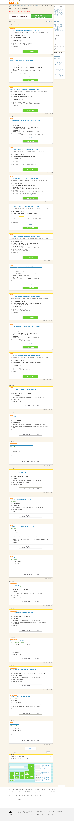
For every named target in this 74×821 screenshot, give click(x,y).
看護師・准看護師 (41, 792)
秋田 (48, 772)
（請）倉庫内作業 (14, 585)
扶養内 (43, 795)
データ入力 (21, 791)
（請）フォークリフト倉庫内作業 (18, 472)
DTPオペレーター (31, 792)
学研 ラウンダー (57, 68)
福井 (57, 16)
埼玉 (46, 765)
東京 (40, 765)
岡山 (42, 777)
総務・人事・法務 (33, 791)
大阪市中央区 (56, 30)
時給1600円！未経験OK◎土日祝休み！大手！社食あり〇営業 (24, 89)
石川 (55, 16)
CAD (58, 791)
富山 (61, 15)
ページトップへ (62, 785)
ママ (40, 795)
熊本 (46, 779)
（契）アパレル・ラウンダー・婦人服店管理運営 (21, 445)
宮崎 (40, 780)
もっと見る (30, 76)
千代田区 (57, 24)
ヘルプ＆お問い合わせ (50, 811)
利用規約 (23, 811)
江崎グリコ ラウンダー (58, 73)
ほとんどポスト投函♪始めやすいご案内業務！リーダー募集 (24, 149)
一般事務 (17, 791)
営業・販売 (13, 416)
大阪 (61, 11)
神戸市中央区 (56, 31)
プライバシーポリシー (30, 811)
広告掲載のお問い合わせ (59, 811)
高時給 (35, 795)
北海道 (41, 772)
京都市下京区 (61, 31)
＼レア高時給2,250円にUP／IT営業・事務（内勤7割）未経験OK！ (26, 206)
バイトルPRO (37, 814)
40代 (29, 795)
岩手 (45, 772)
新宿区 (61, 24)
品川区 (61, 25)
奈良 (61, 12)
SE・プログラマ (18, 792)
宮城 (46, 772)
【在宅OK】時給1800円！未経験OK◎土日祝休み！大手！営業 (25, 120)
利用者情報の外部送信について (40, 811)
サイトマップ (18, 811)
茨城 (48, 765)
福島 (42, 773)
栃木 (40, 766)
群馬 (42, 766)
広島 (40, 777)
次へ (51, 21)
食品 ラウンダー (57, 65)
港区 (55, 24)
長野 (57, 15)
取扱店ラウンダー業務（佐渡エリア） (19, 641)
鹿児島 (43, 780)
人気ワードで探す (25, 812)
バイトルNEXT (30, 814)
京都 (57, 12)
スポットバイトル (23, 814)
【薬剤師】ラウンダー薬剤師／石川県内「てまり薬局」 (23, 527)
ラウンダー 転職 (57, 70)
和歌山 (55, 13)
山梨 (55, 15)
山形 (40, 773)
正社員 (27, 795)
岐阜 (42, 768)
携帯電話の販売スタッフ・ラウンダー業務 (20, 696)
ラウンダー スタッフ (57, 63)
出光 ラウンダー (57, 58)
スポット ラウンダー (57, 76)
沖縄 (45, 780)
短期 (17, 795)
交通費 (37, 795)
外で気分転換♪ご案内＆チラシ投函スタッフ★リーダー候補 (24, 178)
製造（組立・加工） (50, 792)
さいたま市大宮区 (57, 27)
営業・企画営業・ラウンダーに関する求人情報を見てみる (41, 16)
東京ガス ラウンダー (57, 57)
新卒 (32, 795)
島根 (46, 777)
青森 (43, 772)
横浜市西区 (61, 26)
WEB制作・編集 (24, 792)
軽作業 (46, 792)
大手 (45, 795)
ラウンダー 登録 (57, 64)
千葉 (45, 765)
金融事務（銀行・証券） (41, 791)
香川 (40, 778)
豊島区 (58, 26)
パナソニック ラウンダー (58, 62)
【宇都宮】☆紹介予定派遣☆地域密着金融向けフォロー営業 (24, 30)
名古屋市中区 (56, 28)
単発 (19, 795)
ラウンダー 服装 (57, 74)
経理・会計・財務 (27, 791)
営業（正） (13, 558)
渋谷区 (58, 25)
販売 (56, 791)
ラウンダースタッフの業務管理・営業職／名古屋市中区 (23, 389)
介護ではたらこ (50, 814)
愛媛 (44, 778)
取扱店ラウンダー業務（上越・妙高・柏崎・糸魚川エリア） (24, 612)
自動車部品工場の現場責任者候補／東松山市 (20, 499)
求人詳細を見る (30, 51)
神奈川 (43, 765)
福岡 (40, 779)
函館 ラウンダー (57, 56)
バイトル (17, 814)
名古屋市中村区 (56, 29)
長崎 (44, 779)
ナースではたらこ (43, 814)
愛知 (40, 768)
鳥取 (44, 777)
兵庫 (55, 12)
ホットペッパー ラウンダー (58, 69)
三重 (44, 768)
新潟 (59, 15)
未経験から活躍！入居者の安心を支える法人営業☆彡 (22, 60)
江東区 (55, 26)
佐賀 (42, 779)
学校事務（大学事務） (48, 791)
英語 (24, 795)
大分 (48, 779)
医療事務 (36, 792)
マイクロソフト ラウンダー (58, 75)
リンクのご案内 (18, 812)
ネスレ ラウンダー (57, 59)
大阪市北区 (61, 30)
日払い (22, 795)
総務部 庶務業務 (14, 724)
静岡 (46, 768)
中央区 (55, 25)
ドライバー (56, 792)
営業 (54, 791)
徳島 (42, 778)
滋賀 (59, 12)
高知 (46, 778)
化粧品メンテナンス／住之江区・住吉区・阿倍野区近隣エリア (25, 669)
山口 (48, 777)
